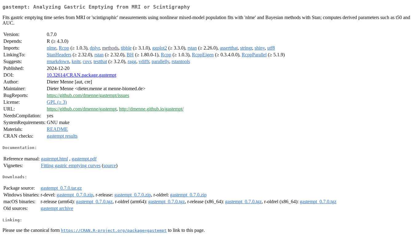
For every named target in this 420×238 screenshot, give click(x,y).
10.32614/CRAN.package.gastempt (81, 75)
